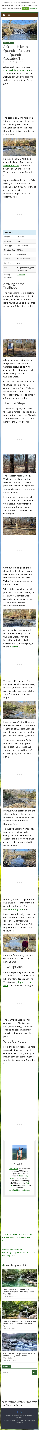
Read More (33, 9)
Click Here (21, 274)
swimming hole (15, 909)
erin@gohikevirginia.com (19, 1190)
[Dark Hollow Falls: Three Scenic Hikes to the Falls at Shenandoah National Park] (19, 1302)
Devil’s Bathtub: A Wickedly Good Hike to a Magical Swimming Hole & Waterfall (19, 1291)
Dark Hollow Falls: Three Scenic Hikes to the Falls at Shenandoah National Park (19, 1323)
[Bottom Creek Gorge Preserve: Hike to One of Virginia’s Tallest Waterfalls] (19, 1334)
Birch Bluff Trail (11, 165)
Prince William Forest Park (16, 70)
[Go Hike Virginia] (4, 15)
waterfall (14, 646)
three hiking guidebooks (19, 1177)
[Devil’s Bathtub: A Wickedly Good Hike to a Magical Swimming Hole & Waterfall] (19, 1270)
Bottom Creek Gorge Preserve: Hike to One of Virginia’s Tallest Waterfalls (19, 1355)
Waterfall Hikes (8, 43)
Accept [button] (25, 9)
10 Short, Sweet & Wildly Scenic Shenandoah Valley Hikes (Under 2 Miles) (17, 1237)
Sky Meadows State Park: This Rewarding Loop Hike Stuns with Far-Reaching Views (18, 1252)
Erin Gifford (21, 62)
